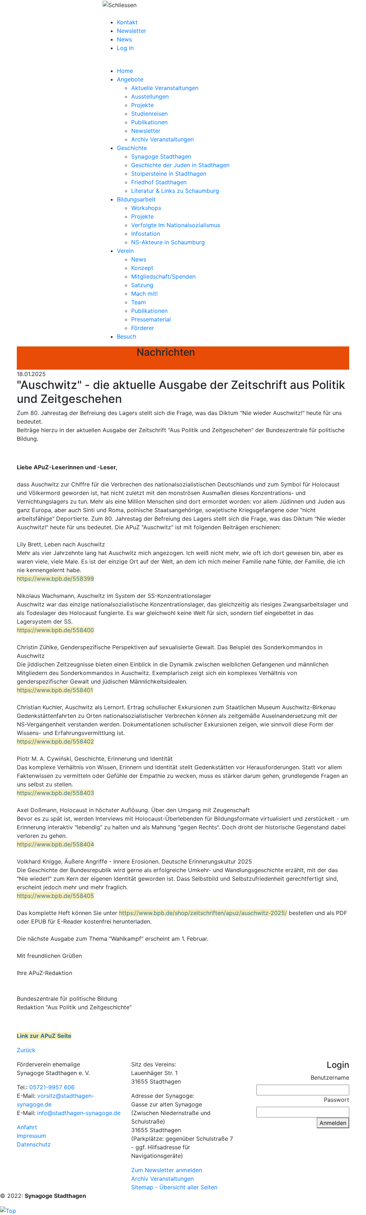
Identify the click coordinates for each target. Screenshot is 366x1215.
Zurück (26, 1050)
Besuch (126, 336)
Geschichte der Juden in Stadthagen (180, 165)
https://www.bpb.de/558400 (55, 630)
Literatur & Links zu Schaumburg (175, 190)
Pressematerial (151, 319)
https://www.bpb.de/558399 (55, 578)
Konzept (142, 267)
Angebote (130, 79)
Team (138, 302)
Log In (125, 47)
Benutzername (330, 1077)
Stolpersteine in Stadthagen (168, 173)
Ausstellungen (150, 96)
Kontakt (127, 22)
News (124, 39)
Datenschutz (34, 1144)
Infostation (145, 233)
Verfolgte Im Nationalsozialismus (175, 225)
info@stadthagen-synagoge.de (78, 1112)
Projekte (142, 105)
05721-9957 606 (52, 1087)
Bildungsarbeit (136, 199)
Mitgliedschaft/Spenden (163, 276)
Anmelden (333, 1122)
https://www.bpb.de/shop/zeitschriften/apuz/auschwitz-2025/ (203, 912)
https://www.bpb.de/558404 (55, 844)
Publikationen (149, 122)
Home (125, 70)
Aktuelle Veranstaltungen (164, 87)
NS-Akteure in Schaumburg (168, 242)
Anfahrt (27, 1127)
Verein (125, 250)
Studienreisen (149, 113)
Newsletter (131, 30)
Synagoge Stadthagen (161, 156)
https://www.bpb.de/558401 (55, 690)
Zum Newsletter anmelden (166, 1170)
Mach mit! (144, 293)
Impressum (31, 1135)
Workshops (146, 207)
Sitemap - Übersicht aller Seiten (174, 1187)
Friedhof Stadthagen (159, 182)
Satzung (142, 285)
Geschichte (132, 147)
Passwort (336, 1099)
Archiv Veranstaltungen (162, 139)
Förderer (142, 327)
